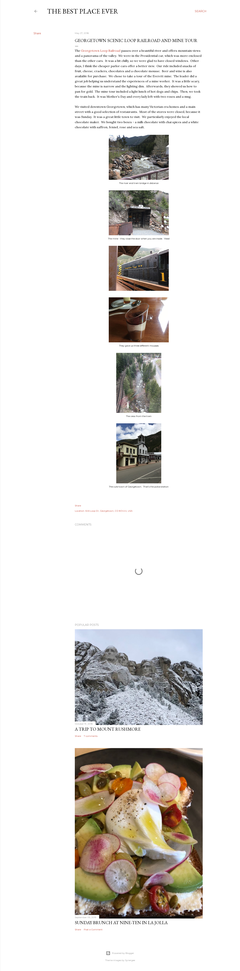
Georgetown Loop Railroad (100, 50)
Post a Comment (93, 929)
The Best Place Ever (82, 11)
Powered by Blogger (123, 953)
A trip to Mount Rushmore (108, 729)
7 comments (91, 736)
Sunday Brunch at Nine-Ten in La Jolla (121, 922)
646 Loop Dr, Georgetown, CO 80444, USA (109, 510)
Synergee (130, 960)
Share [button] (37, 33)
